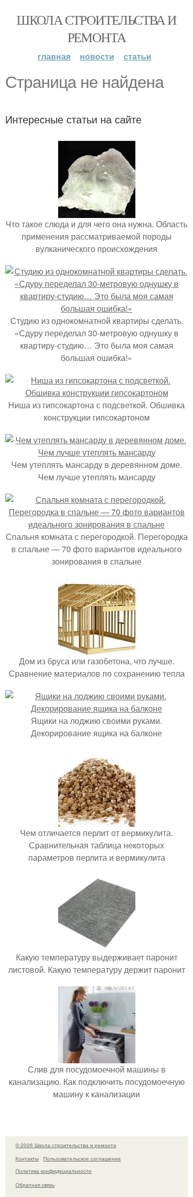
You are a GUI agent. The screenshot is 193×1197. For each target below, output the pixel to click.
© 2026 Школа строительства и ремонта (65, 1145)
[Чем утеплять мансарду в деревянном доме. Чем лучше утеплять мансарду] (96, 452)
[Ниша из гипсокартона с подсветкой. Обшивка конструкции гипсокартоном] (96, 392)
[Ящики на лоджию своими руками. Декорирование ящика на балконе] (96, 708)
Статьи (137, 56)
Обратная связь (35, 1184)
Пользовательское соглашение (82, 1158)
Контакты (27, 1158)
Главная (54, 56)
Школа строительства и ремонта (96, 28)
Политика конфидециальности (53, 1170)
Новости (97, 56)
